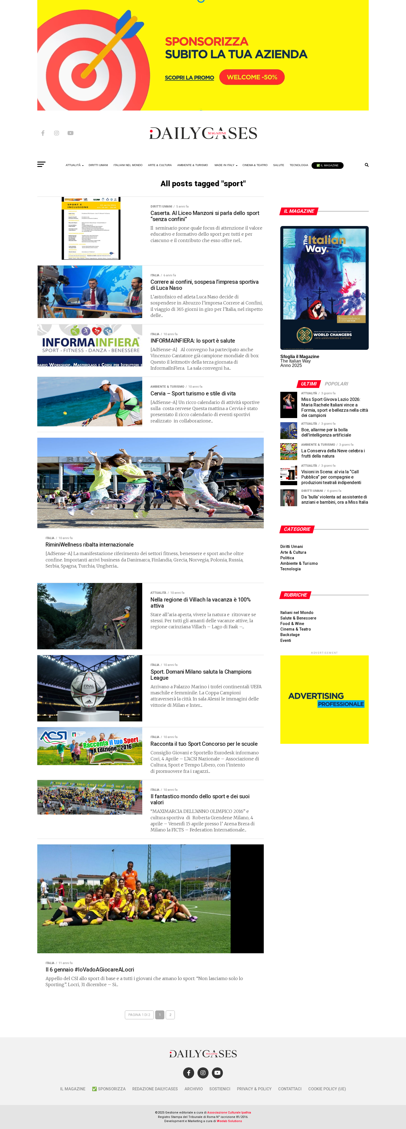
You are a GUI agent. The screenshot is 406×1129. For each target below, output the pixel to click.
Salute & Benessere (298, 618)
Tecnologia (299, 165)
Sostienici (219, 1089)
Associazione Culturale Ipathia (229, 1112)
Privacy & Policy (254, 1089)
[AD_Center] (203, 109)
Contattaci (290, 1089)
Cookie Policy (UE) (327, 1089)
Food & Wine (292, 623)
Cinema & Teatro (255, 165)
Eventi (285, 640)
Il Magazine (72, 1089)
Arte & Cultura (160, 165)
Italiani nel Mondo (128, 165)
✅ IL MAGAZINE (328, 165)
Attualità (73, 165)
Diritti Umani (291, 546)
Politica (287, 558)
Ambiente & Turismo (192, 165)
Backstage (290, 634)
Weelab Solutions (229, 1121)
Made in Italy (224, 165)
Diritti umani (98, 165)
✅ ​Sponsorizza (109, 1089)
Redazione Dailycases (155, 1089)
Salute (278, 165)
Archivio (193, 1089)
